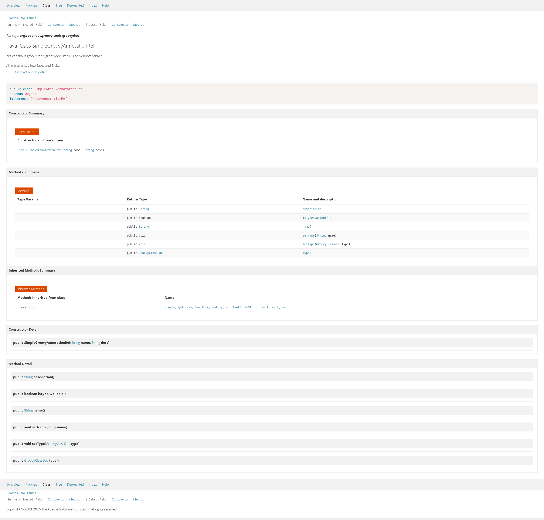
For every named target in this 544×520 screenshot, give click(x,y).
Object (33, 307)
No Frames (28, 18)
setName (308, 235)
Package (31, 5)
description (312, 209)
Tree (59, 5)
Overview (13, 5)
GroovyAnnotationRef (31, 72)
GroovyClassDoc (328, 244)
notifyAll (233, 307)
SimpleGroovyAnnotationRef (38, 150)
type (306, 253)
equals (170, 307)
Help (105, 5)
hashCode (202, 307)
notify (217, 307)
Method (74, 25)
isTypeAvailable (315, 218)
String (67, 150)
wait (265, 307)
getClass (185, 307)
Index (93, 5)
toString (251, 307)
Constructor (56, 25)
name (306, 226)
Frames (12, 18)
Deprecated (75, 5)
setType (308, 244)
